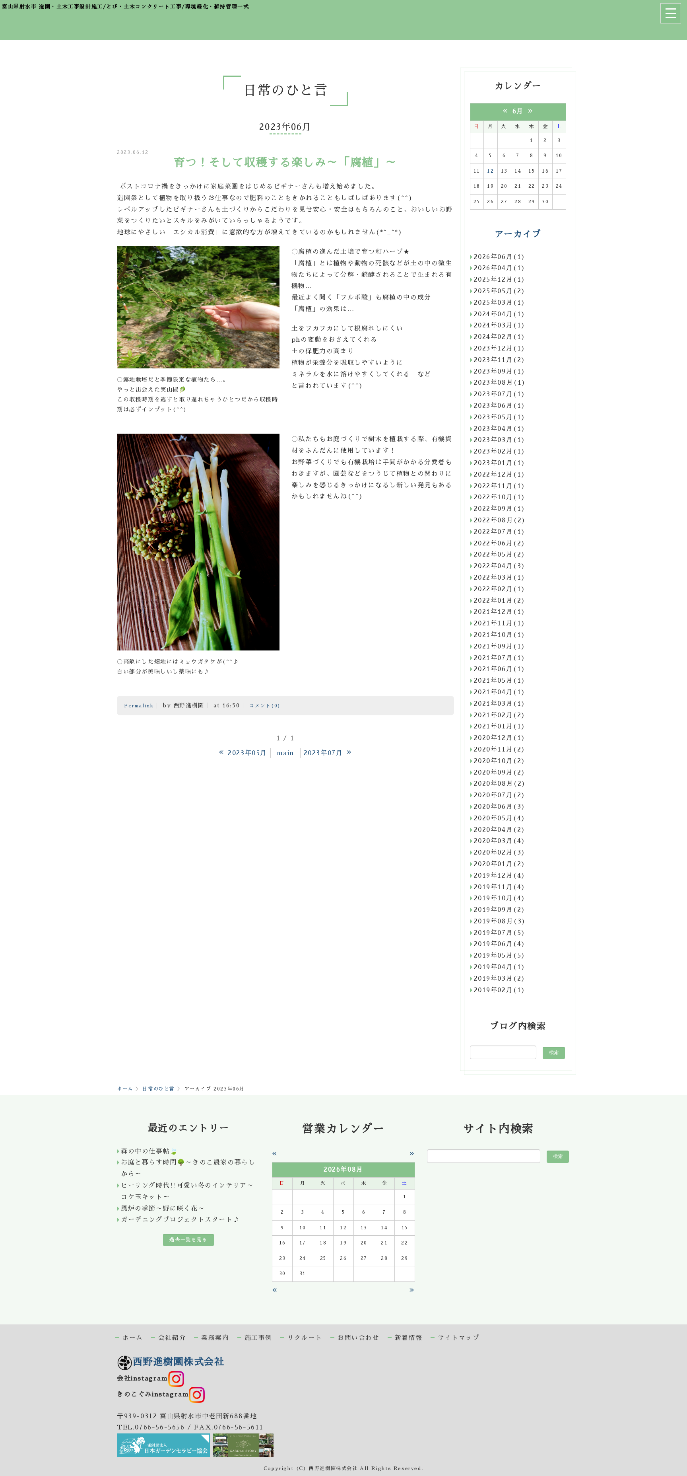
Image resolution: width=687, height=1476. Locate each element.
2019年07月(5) (500, 933)
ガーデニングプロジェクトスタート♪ (180, 1220)
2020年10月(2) (500, 761)
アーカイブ (518, 234)
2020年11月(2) (500, 749)
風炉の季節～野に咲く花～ (163, 1208)
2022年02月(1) (500, 589)
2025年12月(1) (500, 280)
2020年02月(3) (500, 852)
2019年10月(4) (500, 898)
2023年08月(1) (500, 383)
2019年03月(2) (500, 979)
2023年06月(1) (500, 406)
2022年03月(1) (500, 577)
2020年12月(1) (500, 738)
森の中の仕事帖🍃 (150, 1151)
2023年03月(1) (500, 440)
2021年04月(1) (500, 692)
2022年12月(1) (500, 474)
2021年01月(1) (500, 726)
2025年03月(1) (500, 303)
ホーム (125, 1089)
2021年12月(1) (500, 612)
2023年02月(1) (500, 451)
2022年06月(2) (500, 543)
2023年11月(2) (500, 360)
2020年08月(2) (500, 784)
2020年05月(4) (500, 818)
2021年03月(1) (500, 704)
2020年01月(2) (500, 864)
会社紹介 (172, 1338)
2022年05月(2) (500, 554)
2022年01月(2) (500, 601)
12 (490, 171)
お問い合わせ (359, 1338)
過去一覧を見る (188, 1239)
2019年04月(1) (500, 967)
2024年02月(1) (500, 337)
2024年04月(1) (500, 314)
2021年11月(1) (500, 623)
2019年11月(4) (500, 887)
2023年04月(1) (500, 429)
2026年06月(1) (500, 257)
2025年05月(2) (500, 291)
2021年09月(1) (500, 646)
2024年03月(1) (500, 325)
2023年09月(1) (500, 371)
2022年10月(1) (500, 497)
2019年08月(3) (500, 921)
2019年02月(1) (500, 990)
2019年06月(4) (500, 944)
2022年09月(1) (500, 509)
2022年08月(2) (500, 520)
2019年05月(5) (500, 955)
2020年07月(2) (500, 795)
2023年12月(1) (500, 348)
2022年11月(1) (500, 486)
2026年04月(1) (500, 268)
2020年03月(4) (500, 841)
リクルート (304, 1338)
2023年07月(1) (500, 394)
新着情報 (409, 1338)
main (285, 753)
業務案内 (215, 1338)
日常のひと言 (158, 1089)
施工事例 (258, 1338)
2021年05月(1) (500, 681)
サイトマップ (459, 1338)
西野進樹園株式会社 (178, 1362)
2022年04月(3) (500, 566)
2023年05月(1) (500, 417)
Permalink (138, 705)
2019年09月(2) (500, 910)
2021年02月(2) (500, 715)
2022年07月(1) (500, 532)
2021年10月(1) (500, 635)
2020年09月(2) (500, 772)
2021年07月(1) (500, 658)
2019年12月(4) (500, 875)
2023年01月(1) (500, 463)
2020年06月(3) (500, 807)
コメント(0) (265, 705)
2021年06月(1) (500, 669)
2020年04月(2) (500, 830)
